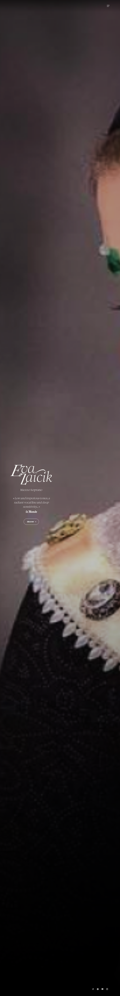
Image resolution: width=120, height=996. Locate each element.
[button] (108, 6)
